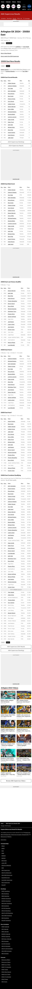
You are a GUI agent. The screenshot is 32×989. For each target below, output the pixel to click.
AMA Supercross (6, 870)
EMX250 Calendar (6, 934)
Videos (14, 2)
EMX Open (4, 860)
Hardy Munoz (11, 135)
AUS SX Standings (6, 908)
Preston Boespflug (12, 301)
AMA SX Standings (6, 910)
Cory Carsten (11, 602)
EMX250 (4, 855)
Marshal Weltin (11, 114)
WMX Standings (5, 896)
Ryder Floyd (11, 122)
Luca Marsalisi (11, 345)
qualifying (18, 46)
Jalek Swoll (10, 137)
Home (2, 2)
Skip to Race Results (6, 53)
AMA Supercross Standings (16, 650)
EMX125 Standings (6, 901)
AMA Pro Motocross (6, 872)
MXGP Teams (5, 969)
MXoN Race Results (6, 972)
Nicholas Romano (12, 111)
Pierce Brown (11, 93)
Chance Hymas (11, 98)
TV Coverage (26, 18)
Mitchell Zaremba (12, 308)
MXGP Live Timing (6, 964)
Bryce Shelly (11, 306)
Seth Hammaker (12, 91)
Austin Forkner (11, 132)
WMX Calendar (5, 931)
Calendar (8, 2)
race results (26, 46)
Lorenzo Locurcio (12, 117)
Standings (9, 18)
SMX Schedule (5, 953)
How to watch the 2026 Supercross (10, 56)
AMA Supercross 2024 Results (16, 646)
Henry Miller (11, 109)
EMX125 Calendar (6, 936)
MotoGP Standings (6, 920)
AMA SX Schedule (6, 946)
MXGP (3, 9)
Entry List (19, 18)
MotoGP (4, 885)
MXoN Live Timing (6, 974)
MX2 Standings (5, 893)
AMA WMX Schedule (6, 951)
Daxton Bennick (11, 106)
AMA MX (29, 9)
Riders (19, 2)
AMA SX (24, 9)
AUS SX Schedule (6, 943)
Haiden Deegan (5, 69)
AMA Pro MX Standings (7, 913)
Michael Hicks (11, 127)
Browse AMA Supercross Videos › (16, 781)
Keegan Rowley (11, 613)
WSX (3, 868)
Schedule (3, 18)
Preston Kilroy (11, 314)
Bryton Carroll (11, 303)
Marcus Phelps (11, 342)
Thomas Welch (11, 600)
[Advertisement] (16, 24)
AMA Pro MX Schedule (7, 948)
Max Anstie (10, 96)
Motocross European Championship (20, 834)
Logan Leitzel (11, 324)
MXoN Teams (5, 979)
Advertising (3, 839)
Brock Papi (10, 130)
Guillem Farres (11, 104)
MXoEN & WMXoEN (6, 865)
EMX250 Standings (6, 898)
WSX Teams (4, 981)
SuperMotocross (6, 877)
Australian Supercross (7, 880)
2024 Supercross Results (16, 145)
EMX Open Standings (7, 903)
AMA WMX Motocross (7, 875)
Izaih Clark (10, 124)
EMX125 (3, 858)
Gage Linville (11, 119)
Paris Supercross (6, 882)
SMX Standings (5, 918)
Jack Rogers (11, 321)
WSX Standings (5, 905)
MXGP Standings (6, 891)
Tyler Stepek (11, 592)
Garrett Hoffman (12, 316)
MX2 (8, 9)
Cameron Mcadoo (10, 71)
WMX (13, 9)
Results (14, 18)
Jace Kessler (11, 327)
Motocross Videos (6, 962)
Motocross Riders (6, 959)
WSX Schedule (5, 941)
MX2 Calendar (5, 929)
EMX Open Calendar (6, 939)
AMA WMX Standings (7, 915)
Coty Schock (11, 101)
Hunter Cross (11, 329)
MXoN (18, 9)
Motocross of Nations (6, 836)
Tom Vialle (24, 71)
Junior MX (4, 863)
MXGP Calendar (5, 926)
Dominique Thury (12, 311)
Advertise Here (16, 179)
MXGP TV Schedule (6, 967)
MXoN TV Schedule (6, 976)
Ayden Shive (11, 595)
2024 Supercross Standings (16, 142)
